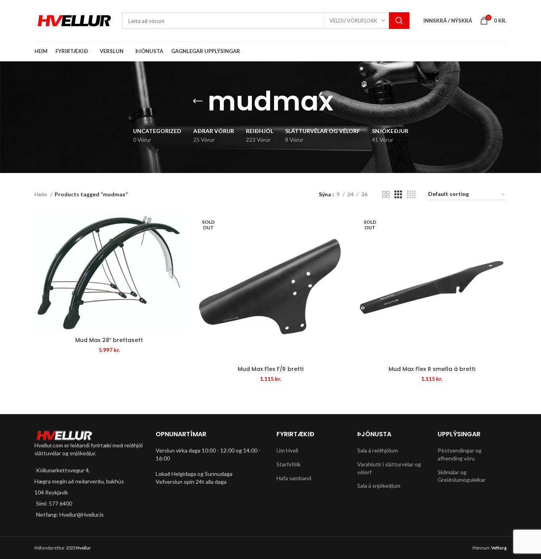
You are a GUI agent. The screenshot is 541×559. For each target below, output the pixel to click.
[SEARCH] (399, 20)
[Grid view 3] (398, 195)
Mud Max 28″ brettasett (109, 340)
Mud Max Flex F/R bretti (270, 369)
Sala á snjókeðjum (378, 485)
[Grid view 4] (411, 195)
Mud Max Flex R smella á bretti (432, 369)
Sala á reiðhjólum (377, 450)
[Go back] (198, 101)
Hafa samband (293, 478)
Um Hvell (287, 450)
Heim (41, 194)
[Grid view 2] (386, 195)
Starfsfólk (288, 464)
